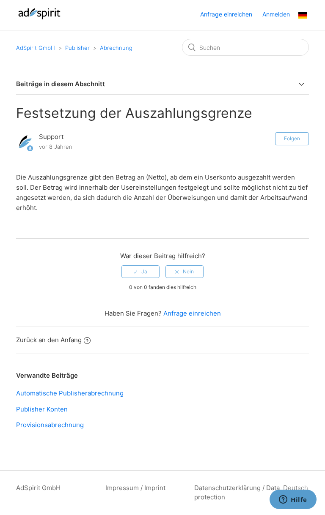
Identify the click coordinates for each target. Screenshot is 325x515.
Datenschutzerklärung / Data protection (237, 492)
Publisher (77, 47)
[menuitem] (302, 16)
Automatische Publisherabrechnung (70, 393)
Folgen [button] (292, 138)
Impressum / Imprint (135, 488)
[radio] (140, 271)
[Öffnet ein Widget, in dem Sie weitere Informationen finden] (293, 500)
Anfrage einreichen (226, 14)
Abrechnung (116, 47)
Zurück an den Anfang (49, 340)
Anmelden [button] (276, 14)
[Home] (39, 19)
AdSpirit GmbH (35, 47)
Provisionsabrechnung (50, 425)
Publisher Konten (42, 409)
